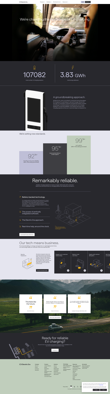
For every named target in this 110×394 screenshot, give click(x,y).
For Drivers (37, 368)
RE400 (45, 367)
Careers (36, 367)
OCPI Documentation (76, 379)
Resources (65, 2)
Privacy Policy (101, 384)
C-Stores (55, 367)
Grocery (55, 365)
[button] (42, 2)
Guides (74, 376)
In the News (75, 375)
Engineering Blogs (85, 367)
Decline (103, 389)
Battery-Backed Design (67, 365)
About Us (36, 365)
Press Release (75, 369)
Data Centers (56, 374)
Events (74, 372)
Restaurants (56, 371)
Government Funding (76, 368)
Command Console (47, 376)
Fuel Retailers (56, 370)
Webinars (74, 371)
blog (34, 206)
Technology (65, 364)
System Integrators (57, 372)
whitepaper (28, 206)
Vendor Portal (84, 368)
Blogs (74, 378)
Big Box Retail (56, 368)
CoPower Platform (47, 365)
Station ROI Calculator (86, 365)
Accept (96, 389)
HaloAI (45, 370)
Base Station (46, 368)
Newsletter (37, 370)
